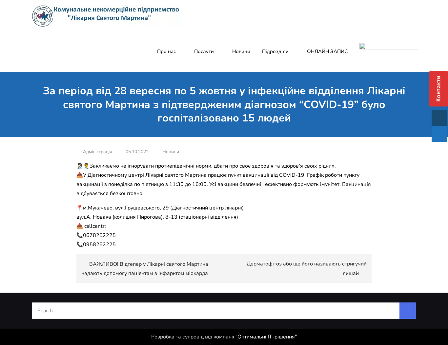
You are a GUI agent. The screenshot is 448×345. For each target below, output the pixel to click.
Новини (241, 51)
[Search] (407, 310)
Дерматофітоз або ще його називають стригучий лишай (307, 268)
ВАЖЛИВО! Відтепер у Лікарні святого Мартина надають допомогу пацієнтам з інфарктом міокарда (144, 269)
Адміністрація (97, 152)
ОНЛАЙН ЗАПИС (327, 51)
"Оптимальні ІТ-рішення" (266, 336)
